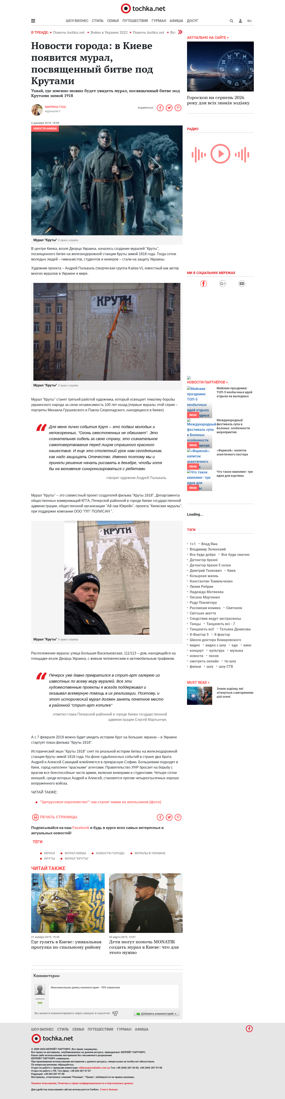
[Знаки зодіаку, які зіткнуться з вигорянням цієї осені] (199, 696)
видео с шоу (216, 645)
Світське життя (203, 613)
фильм (195, 666)
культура (216, 650)
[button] (240, 20)
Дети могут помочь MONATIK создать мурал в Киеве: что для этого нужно (144, 947)
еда (235, 645)
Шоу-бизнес (77, 21)
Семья (113, 21)
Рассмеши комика (205, 608)
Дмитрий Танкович (206, 570)
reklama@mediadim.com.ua (94, 1067)
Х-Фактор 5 (199, 634)
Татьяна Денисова (235, 629)
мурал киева (75, 853)
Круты (49, 858)
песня (214, 656)
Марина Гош (55, 107)
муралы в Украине (150, 853)
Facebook (80, 828)
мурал (49, 853)
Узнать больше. (109, 1089)
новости (196, 656)
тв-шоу (230, 661)
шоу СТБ (226, 666)
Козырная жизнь (204, 576)
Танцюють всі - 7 (220, 624)
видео (195, 645)
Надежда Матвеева (207, 592)
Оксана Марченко (205, 597)
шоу (210, 666)
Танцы (195, 624)
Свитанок (234, 608)
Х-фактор (222, 634)
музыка (236, 650)
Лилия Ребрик (201, 586)
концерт (197, 650)
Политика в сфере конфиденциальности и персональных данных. (96, 1083)
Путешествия (135, 21)
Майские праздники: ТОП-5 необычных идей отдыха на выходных (234, 392)
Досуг (192, 21)
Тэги (191, 530)
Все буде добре (203, 554)
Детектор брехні (204, 560)
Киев (231, 570)
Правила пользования (43, 1083)
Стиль (98, 21)
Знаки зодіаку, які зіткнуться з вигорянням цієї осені (235, 692)
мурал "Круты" (77, 858)
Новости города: (110, 853)
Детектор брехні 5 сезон (210, 565)
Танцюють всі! (202, 629)
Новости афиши (45, 128)
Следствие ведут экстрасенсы (215, 618)
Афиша (176, 21)
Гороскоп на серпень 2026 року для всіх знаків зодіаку (218, 100)
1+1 (193, 544)
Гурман (159, 21)
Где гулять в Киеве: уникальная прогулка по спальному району (66, 944)
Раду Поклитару (203, 602)
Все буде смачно (235, 554)
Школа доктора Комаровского (215, 640)
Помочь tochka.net (69, 32)
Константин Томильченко (211, 581)
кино (247, 645)
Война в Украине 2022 (109, 32)
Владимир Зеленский (208, 549)
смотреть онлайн (204, 661)
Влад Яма (209, 544)
